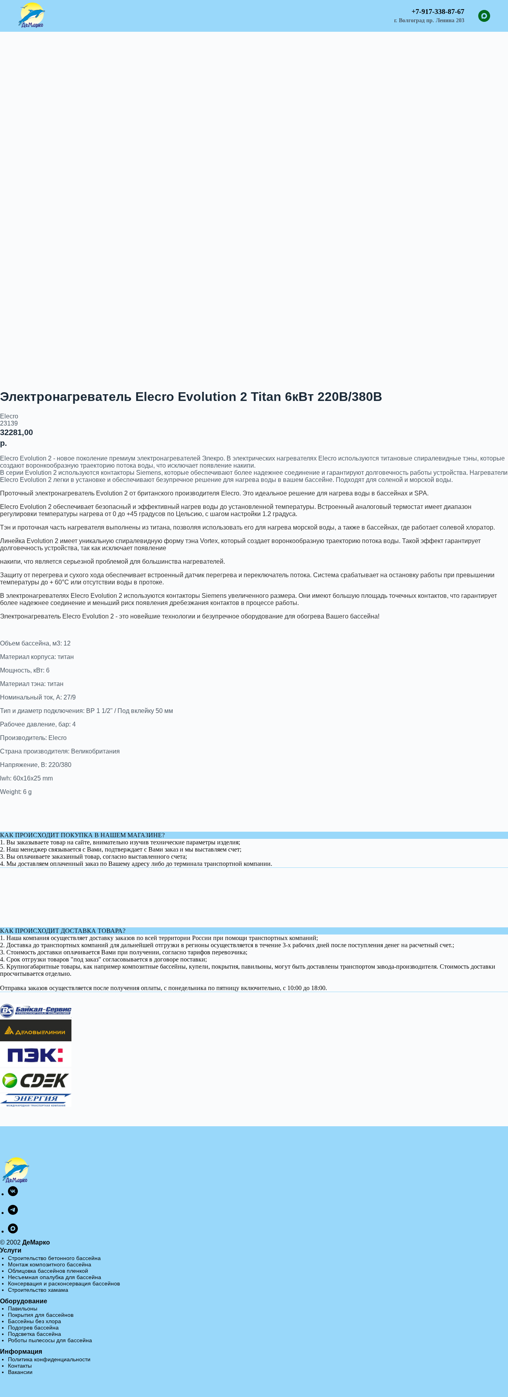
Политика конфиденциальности (49, 1359)
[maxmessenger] (484, 16)
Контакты (20, 1365)
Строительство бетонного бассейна (54, 1258)
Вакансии (20, 1372)
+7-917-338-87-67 (438, 11)
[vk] (13, 1194)
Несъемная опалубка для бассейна (54, 1277)
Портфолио (326, 13)
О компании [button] (222, 19)
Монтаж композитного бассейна (49, 1264)
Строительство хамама (38, 1290)
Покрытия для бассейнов (40, 1315)
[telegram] (13, 1212)
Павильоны (22, 1308)
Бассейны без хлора (34, 1321)
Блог (361, 13)
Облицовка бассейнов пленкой (48, 1271)
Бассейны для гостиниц (264, 13)
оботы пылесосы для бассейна (51, 1340)
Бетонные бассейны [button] (184, 13)
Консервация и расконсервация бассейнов (64, 1283)
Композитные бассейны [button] (104, 13)
